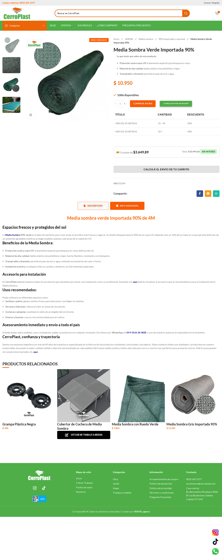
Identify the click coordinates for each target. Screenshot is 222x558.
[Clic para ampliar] (31, 115)
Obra (115, 479)
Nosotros (81, 491)
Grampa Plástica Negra (19, 424)
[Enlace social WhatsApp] (216, 193)
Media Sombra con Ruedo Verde (135, 424)
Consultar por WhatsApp (175, 103)
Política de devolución (161, 483)
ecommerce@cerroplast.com (201, 483)
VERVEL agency (142, 511)
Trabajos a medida (122, 492)
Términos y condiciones (162, 492)
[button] (173, 104)
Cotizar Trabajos (84, 482)
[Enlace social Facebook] (200, 193)
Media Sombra (12, 234)
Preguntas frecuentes (160, 497)
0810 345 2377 (194, 479)
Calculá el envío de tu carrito (166, 169)
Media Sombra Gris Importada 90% (191, 424)
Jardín (116, 483)
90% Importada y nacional (172, 39)
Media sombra (146, 39)
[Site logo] (17, 12)
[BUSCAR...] (186, 13)
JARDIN (129, 39)
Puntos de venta (84, 487)
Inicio (117, 39)
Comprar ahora (142, 103)
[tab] (93, 206)
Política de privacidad (161, 488)
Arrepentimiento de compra (164, 479)
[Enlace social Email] (208, 193)
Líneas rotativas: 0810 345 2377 (18, 2)
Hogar (116, 488)
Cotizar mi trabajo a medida (86, 434)
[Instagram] (35, 488)
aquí (35, 351)
